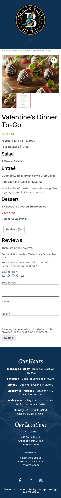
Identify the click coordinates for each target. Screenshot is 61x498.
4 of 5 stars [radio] (18, 275)
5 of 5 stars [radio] (22, 275)
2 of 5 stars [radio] (8, 275)
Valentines (16, 50)
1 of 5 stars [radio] (4, 275)
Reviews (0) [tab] (14, 229)
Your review (10, 282)
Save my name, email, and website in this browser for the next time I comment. (27, 330)
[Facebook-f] (20, 480)
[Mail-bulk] (41, 480)
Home (5, 50)
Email (6, 313)
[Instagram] (30, 480)
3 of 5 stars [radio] (13, 275)
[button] (30, 40)
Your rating (9, 271)
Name (6, 301)
